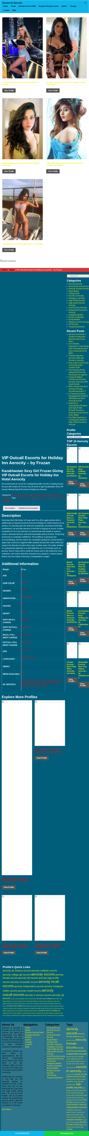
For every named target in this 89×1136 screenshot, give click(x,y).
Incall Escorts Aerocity (78, 308)
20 (22, 574)
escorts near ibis (17, 1001)
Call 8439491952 (22, 1133)
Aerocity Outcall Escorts (21, 495)
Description (10, 508)
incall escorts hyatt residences (34, 1006)
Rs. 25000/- (26, 635)
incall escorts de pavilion (46, 1003)
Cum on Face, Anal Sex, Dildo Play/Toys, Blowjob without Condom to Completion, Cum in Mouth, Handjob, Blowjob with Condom (41, 683)
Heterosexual (26, 597)
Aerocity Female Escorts (79, 289)
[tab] (10, 508)
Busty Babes (74, 291)
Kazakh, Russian (28, 658)
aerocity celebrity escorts (44, 970)
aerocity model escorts (29, 990)
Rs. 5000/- (25, 620)
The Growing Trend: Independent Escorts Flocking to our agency (78, 372)
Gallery (64, 6)
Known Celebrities (76, 317)
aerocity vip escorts (44, 498)
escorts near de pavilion (17, 998)
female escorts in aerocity (73, 1079)
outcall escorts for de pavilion (15, 1010)
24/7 (23, 673)
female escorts (81, 1074)
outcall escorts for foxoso (31, 1010)
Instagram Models (76, 315)
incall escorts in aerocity (76, 1104)
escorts (73, 1067)
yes (22, 605)
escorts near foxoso (30, 998)
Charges (73, 6)
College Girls (74, 293)
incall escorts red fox (47, 1008)
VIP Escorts (73, 324)
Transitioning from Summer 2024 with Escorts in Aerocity (76, 358)
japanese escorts (71, 1112)
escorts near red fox (19, 1003)
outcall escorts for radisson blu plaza (21, 1015)
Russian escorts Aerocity (79, 322)
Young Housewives (77, 327)
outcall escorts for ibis (29, 1013)
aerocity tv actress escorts (38, 995)
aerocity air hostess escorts (17, 970)
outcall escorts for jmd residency (45, 1013)
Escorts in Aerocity (12, 2)
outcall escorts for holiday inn (49, 1010)
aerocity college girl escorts (17, 974)
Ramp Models (74, 319)
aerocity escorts (43, 974)
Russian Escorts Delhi (27, 6)
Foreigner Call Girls (77, 298)
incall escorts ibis (48, 1006)
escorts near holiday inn (45, 998)
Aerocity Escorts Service (79, 286)
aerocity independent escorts (29, 986)
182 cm (24, 612)
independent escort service (74, 1110)
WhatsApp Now (66, 1133)
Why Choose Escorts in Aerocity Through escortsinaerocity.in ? (78, 388)
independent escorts (76, 1107)
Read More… (7, 1109)
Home (5, 6)
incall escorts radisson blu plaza (32, 1008)
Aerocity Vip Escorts (40, 495)
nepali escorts (81, 1117)
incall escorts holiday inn (16, 1006)
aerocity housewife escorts (24, 982)
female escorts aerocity (75, 1077)
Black (23, 582)
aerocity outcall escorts (25, 498)
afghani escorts (75, 1059)
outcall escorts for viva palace (55, 1015)
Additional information (28, 508)
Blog (14, 10)
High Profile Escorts (77, 300)
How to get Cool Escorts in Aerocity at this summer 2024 (78, 365)
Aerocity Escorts (75, 284)
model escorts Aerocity (72, 1114)
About (13, 6)
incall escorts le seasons (16, 1008)
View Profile (9, 90)
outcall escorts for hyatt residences (12, 1013)
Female (24, 589)
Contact (6, 10)
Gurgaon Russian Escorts (48, 6)
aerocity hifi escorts (28, 978)
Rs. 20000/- (26, 642)
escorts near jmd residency (30, 1001)
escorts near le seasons (45, 1001)
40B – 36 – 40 (27, 650)
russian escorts (74, 1119)
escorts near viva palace (32, 1003)
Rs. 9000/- (25, 627)
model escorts (81, 1112)
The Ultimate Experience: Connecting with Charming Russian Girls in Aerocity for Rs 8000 (78, 348)
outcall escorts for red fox (39, 1015)
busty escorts (75, 1063)
